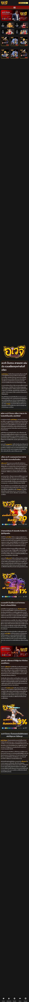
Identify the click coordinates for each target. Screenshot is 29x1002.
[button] (14, 7)
